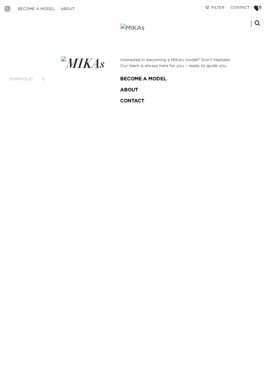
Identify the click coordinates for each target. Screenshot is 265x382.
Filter (217, 7)
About (68, 8)
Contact (239, 7)
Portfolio (21, 79)
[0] (257, 8)
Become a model (36, 8)
